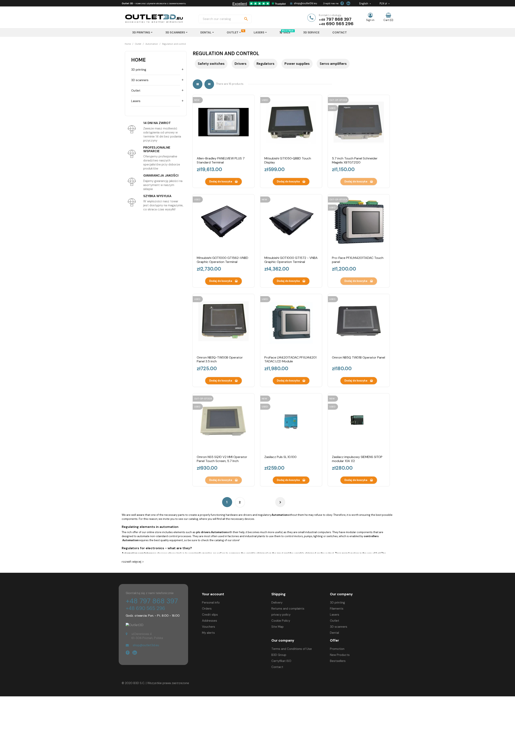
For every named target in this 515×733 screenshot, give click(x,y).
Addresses (209, 621)
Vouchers (208, 627)
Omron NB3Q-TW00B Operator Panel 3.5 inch (220, 359)
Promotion (337, 649)
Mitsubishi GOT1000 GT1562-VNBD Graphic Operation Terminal (222, 260)
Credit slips (210, 615)
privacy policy (280, 615)
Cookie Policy (280, 621)
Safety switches (211, 63)
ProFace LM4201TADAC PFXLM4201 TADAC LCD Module (290, 359)
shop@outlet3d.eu (305, 3)
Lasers (135, 101)
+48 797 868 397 (152, 601)
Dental (334, 633)
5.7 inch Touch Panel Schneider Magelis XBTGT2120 (355, 160)
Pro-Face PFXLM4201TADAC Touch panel (357, 260)
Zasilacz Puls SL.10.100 (280, 457)
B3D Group (278, 655)
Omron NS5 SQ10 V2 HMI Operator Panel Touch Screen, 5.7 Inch (222, 459)
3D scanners (139, 80)
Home (138, 60)
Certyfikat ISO (281, 661)
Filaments (336, 609)
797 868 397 (338, 19)
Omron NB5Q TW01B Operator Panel (358, 357)
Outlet (135, 91)
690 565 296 (339, 24)
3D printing (138, 70)
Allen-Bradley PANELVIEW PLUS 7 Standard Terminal (221, 160)
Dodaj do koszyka (221, 181)
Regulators (265, 63)
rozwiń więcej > (133, 562)
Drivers (240, 63)
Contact (277, 667)
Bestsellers (338, 661)
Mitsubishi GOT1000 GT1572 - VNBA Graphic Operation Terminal (291, 260)
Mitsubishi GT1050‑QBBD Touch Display (287, 160)
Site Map (277, 627)
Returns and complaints (287, 609)
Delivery (276, 603)
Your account (213, 594)
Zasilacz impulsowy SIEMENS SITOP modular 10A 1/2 (357, 459)
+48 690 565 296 (145, 608)
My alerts (208, 633)
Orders (207, 609)
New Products (340, 655)
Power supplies (297, 63)
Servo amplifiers (333, 63)
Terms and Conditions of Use (291, 649)
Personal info (211, 603)
